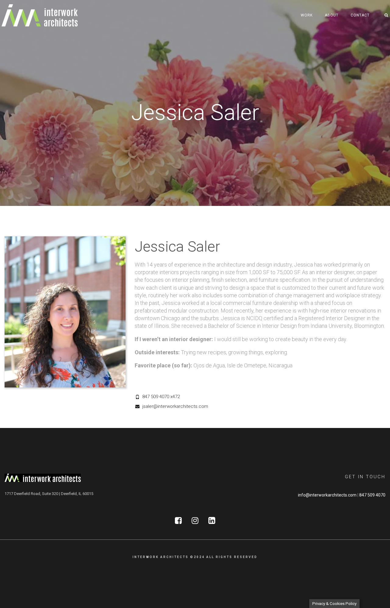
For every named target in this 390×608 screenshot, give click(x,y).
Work (307, 15)
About (332, 15)
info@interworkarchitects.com (327, 495)
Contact (360, 15)
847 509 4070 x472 (161, 396)
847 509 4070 (372, 495)
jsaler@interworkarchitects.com (175, 406)
